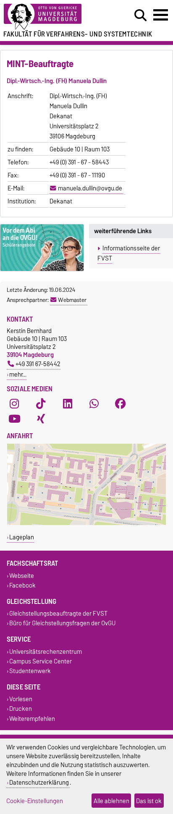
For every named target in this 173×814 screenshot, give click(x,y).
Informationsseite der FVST (128, 253)
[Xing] (40, 419)
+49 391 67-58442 (38, 364)
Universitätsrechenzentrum (45, 651)
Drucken (20, 709)
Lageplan (21, 537)
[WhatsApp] (94, 403)
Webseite (21, 575)
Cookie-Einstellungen (34, 801)
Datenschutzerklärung (39, 782)
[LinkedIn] (67, 403)
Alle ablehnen (111, 801)
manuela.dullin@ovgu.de (90, 188)
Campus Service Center (40, 661)
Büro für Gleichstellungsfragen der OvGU (62, 623)
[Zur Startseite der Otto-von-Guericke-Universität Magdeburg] (53, 17)
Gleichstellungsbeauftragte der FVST (58, 614)
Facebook (22, 585)
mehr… (17, 374)
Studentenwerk (30, 671)
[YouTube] (14, 419)
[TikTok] (40, 403)
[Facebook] (120, 403)
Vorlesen (20, 699)
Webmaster (72, 300)
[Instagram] (14, 403)
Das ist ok (149, 801)
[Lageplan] (86, 523)
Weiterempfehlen (32, 718)
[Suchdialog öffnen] (140, 15)
